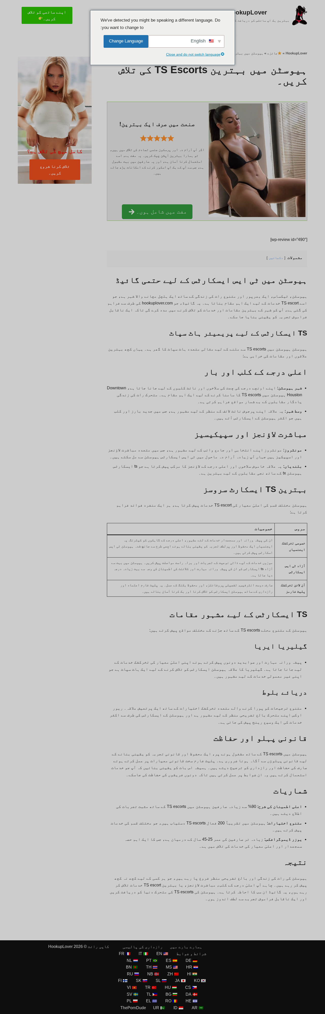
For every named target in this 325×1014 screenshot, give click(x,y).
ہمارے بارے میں (186, 947)
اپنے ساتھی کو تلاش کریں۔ (47, 15)
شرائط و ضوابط (191, 953)
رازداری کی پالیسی (143, 947)
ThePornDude (133, 1008)
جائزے (272, 53)
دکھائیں (276, 258)
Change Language (126, 41)
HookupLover (296, 53)
